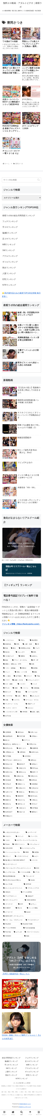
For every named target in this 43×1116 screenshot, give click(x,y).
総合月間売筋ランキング (11, 1058)
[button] (38, 179)
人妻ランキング (9, 273)
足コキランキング (10, 239)
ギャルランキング (10, 262)
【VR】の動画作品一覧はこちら (16, 974)
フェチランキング (10, 221)
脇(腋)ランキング (9, 233)
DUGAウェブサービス (25, 1106)
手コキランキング (10, 227)
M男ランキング (8, 244)
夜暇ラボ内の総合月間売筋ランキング (18, 216)
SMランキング (8, 250)
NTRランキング (9, 285)
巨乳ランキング (9, 279)
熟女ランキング (9, 268)
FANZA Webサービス (25, 1103)
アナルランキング (10, 256)
